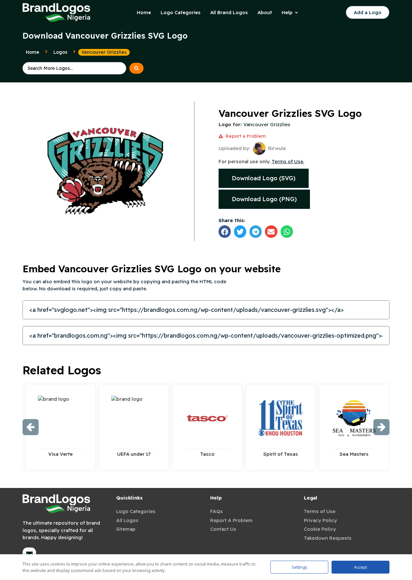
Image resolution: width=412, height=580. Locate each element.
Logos (60, 52)
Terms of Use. (288, 161)
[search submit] (136, 68)
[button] (225, 231)
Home (32, 52)
